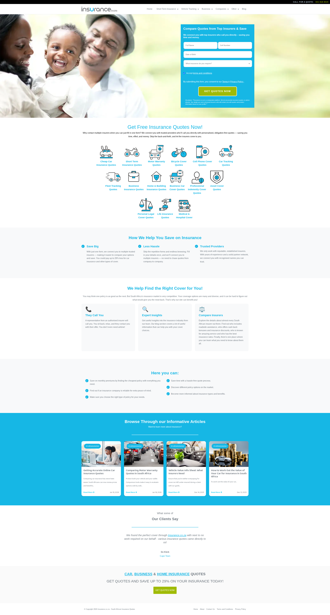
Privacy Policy (237, 82)
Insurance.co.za (177, 535)
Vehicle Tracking (189, 9)
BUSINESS (143, 574)
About (202, 609)
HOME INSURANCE (173, 574)
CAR (128, 574)
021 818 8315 (322, 2)
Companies (221, 9)
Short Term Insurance (166, 9)
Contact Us (210, 609)
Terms (225, 82)
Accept (199, 73)
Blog (244, 9)
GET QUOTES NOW (217, 91)
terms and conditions (202, 73)
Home (150, 9)
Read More (88, 492)
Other (234, 9)
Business (206, 9)
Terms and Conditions (225, 609)
